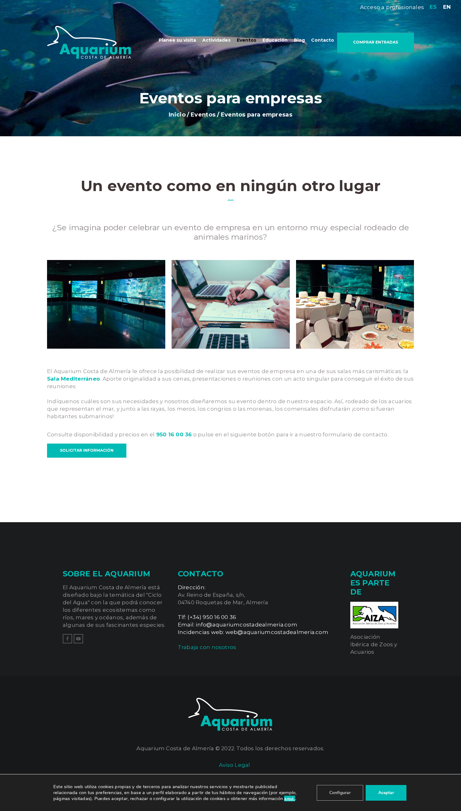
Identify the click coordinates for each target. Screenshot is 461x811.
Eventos (203, 115)
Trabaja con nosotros (207, 647)
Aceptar (386, 793)
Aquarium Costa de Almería (175, 748)
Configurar (340, 793)
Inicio (177, 115)
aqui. (289, 798)
